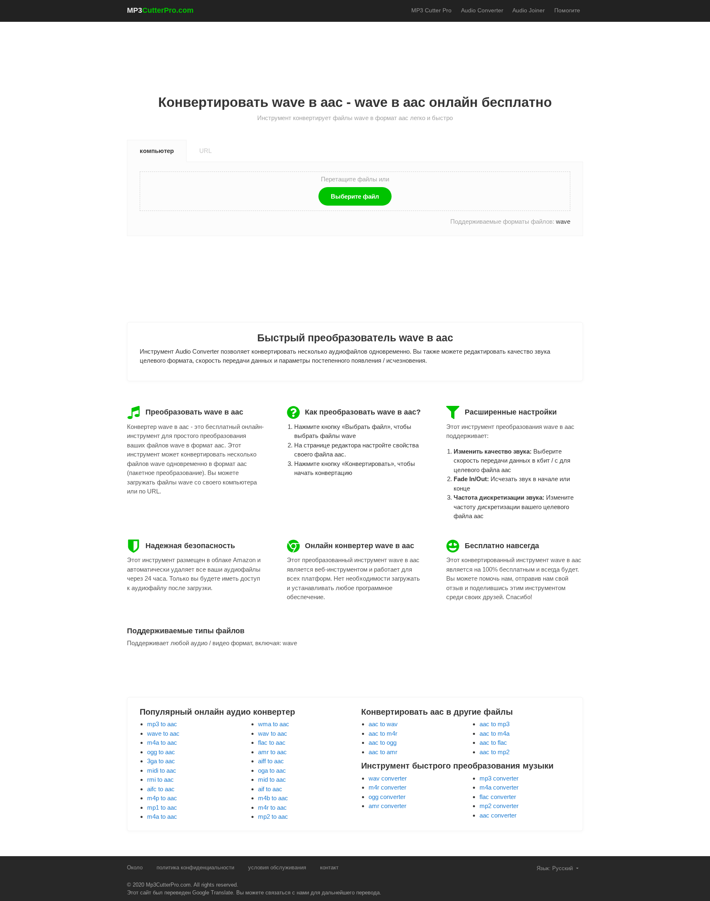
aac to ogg (382, 742)
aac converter (497, 815)
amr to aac (272, 751)
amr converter (387, 805)
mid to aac (272, 779)
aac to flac (493, 742)
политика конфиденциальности (195, 867)
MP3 (160, 10)
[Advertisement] (355, 49)
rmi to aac (160, 779)
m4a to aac (162, 742)
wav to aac (272, 733)
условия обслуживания (277, 867)
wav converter (388, 778)
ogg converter (387, 796)
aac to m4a (494, 733)
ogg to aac (161, 751)
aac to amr (383, 751)
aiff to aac (271, 760)
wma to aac (273, 723)
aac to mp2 (494, 751)
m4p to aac (162, 797)
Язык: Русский (555, 868)
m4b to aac (273, 797)
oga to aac (272, 770)
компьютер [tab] (157, 150)
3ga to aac (161, 760)
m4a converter (499, 787)
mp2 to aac (273, 816)
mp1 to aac (162, 807)
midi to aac (161, 770)
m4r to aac (272, 807)
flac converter (497, 796)
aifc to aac (161, 788)
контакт (329, 867)
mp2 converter (499, 805)
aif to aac (270, 788)
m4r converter (387, 787)
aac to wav (383, 723)
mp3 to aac (162, 723)
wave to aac (163, 733)
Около (135, 867)
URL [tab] (205, 150)
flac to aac (272, 742)
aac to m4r (383, 733)
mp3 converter (499, 778)
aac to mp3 (494, 723)
